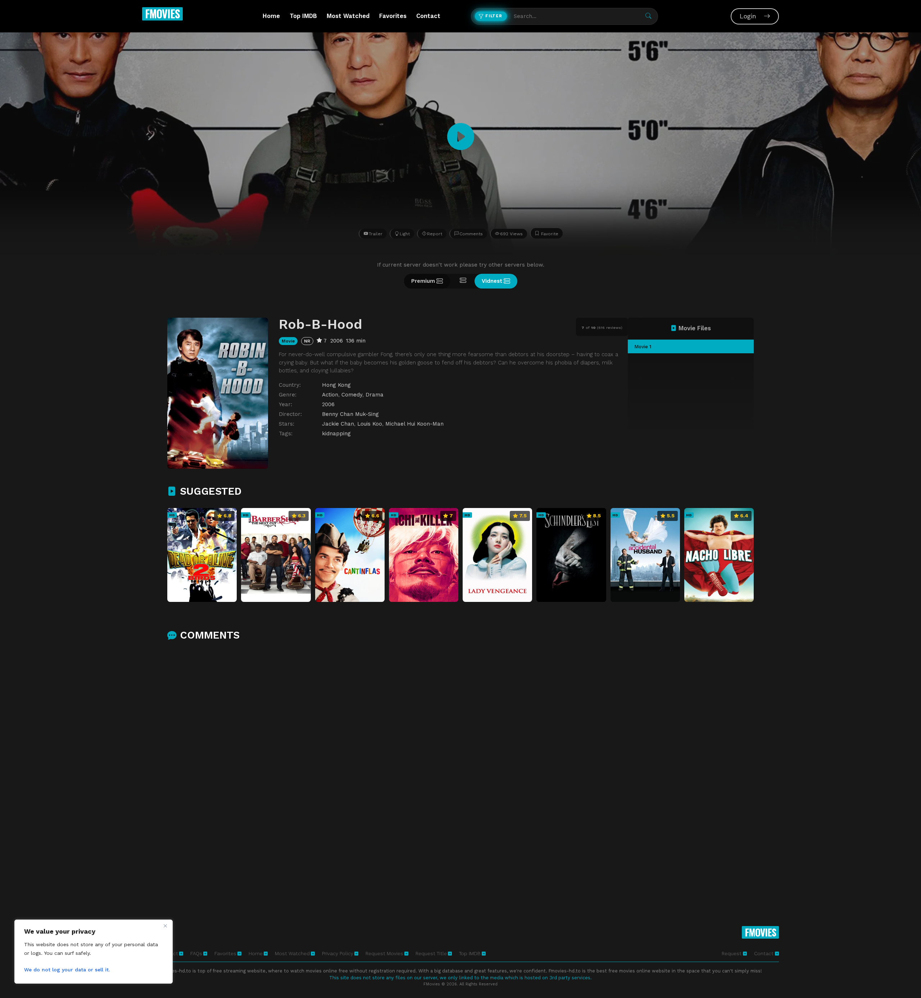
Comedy (351, 394)
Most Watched (348, 16)
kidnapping (336, 433)
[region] (93, 952)
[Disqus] (460, 742)
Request (732, 953)
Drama (375, 394)
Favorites (393, 16)
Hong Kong (336, 385)
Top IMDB (303, 16)
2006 (328, 404)
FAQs (196, 953)
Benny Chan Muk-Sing (350, 414)
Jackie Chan (338, 424)
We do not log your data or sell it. (67, 969)
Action (330, 394)
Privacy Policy (337, 953)
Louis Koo (369, 424)
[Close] (165, 925)
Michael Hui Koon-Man (414, 424)
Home (271, 16)
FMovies (162, 13)
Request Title (431, 953)
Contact (428, 16)
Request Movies (384, 953)
